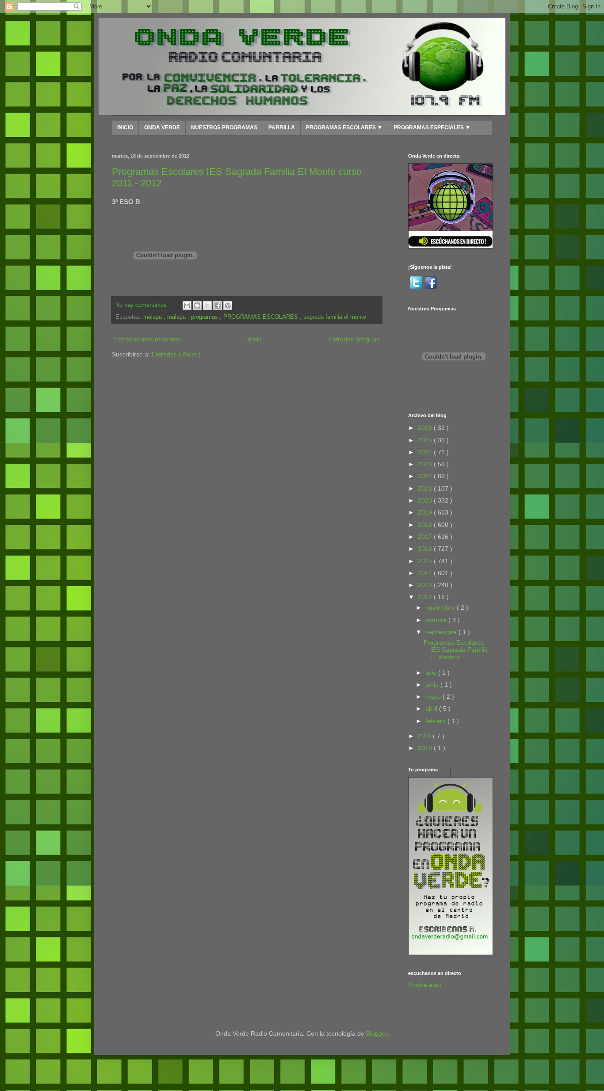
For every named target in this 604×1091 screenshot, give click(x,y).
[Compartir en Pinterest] (227, 305)
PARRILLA (281, 127)
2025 (426, 440)
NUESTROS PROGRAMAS (224, 127)
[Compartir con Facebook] (217, 305)
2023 (426, 464)
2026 (426, 427)
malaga (153, 317)
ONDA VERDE (162, 127)
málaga (177, 317)
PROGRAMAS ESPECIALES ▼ (432, 127)
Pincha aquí (424, 984)
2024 (426, 452)
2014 (426, 572)
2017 (426, 536)
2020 (426, 500)
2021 (426, 488)
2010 (426, 747)
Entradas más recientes (147, 339)
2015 (426, 561)
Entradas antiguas (354, 339)
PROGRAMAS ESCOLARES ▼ (344, 127)
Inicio (254, 339)
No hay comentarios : (143, 305)
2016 (426, 548)
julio (431, 672)
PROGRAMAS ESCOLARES (261, 317)
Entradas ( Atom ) (176, 354)
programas (205, 317)
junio (432, 684)
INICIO (125, 127)
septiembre (442, 631)
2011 (425, 735)
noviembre (441, 607)
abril (432, 708)
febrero (436, 720)
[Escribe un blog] (197, 305)
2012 (426, 596)
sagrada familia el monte (334, 317)
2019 (426, 512)
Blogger (376, 1033)
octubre (436, 619)
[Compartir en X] (207, 305)
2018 (426, 524)
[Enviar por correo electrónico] (187, 305)
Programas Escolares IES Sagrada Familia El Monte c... (456, 650)
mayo (434, 696)
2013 (426, 584)
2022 (426, 476)
